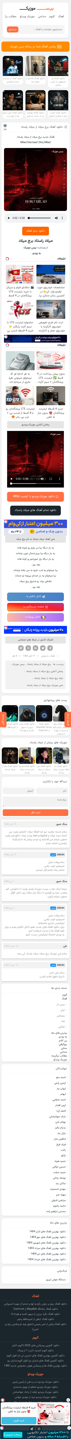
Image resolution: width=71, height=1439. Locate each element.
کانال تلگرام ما (33, 596)
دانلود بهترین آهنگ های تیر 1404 (48, 1254)
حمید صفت (59, 1172)
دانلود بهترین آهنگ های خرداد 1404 (46, 1259)
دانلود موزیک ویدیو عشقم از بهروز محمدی (35, 1387)
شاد (63, 1021)
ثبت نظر (35, 813)
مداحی (42, 17)
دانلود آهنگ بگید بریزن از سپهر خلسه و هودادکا (35, 1314)
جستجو (13, 29)
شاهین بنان (60, 1139)
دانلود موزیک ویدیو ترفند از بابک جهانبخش (35, 1392)
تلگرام (21, 648)
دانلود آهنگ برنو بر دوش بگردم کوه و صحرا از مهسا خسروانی (35, 1304)
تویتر (43, 648)
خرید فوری (18, 1421)
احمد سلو (61, 1077)
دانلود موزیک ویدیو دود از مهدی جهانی (35, 1397)
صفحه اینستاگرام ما (33, 607)
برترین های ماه (59, 1033)
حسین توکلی (59, 1167)
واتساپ (28, 648)
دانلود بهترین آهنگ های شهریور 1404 (46, 1243)
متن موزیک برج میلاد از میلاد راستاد (45, 685)
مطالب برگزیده (59, 1056)
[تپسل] (6, 336)
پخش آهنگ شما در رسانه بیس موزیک (33, 46)
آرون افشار (60, 1105)
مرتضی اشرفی (59, 1200)
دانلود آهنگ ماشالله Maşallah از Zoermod (35, 1309)
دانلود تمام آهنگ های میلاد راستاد (35, 510)
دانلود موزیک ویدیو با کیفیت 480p (34, 496)
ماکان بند (61, 1183)
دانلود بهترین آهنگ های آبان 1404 (47, 1232)
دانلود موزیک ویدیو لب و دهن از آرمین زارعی (35, 1382)
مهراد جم (61, 1195)
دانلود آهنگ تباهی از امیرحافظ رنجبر (35, 1319)
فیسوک (50, 648)
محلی (64, 1048)
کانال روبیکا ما (32, 617)
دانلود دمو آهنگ (35, 231)
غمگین (61, 1027)
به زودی (45, 656)
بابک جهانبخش (57, 1117)
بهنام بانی (60, 1122)
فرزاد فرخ (61, 1144)
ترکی (62, 1010)
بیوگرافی (63, 1044)
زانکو (63, 1156)
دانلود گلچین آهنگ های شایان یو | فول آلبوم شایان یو (35, 1361)
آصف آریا (61, 1111)
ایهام (63, 1094)
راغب (63, 1150)
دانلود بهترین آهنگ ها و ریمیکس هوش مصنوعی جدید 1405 (35, 1366)
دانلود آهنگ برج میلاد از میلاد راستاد (42, 127)
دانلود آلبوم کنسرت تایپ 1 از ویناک (35, 1350)
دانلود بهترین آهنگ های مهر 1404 (48, 1237)
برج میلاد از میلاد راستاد (39, 664)
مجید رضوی (59, 1206)
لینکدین (35, 648)
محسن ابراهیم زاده (56, 1211)
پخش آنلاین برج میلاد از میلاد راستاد (44, 671)
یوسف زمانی (59, 1178)
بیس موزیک (18, 664)
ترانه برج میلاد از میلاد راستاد (48, 678)
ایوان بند (61, 1089)
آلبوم (52, 17)
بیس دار (60, 1004)
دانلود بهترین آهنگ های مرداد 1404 (47, 1248)
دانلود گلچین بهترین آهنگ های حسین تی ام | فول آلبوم (36, 1356)
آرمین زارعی (60, 1083)
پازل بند (61, 1133)
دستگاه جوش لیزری (56, 1280)
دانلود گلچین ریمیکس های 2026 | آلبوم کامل (35, 1345)
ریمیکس (61, 1016)
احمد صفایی (59, 1100)
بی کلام (63, 1041)
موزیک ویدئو (27, 17)
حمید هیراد (60, 1161)
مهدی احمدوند (58, 1189)
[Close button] (68, 1400)
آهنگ (61, 17)
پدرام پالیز (60, 1128)
